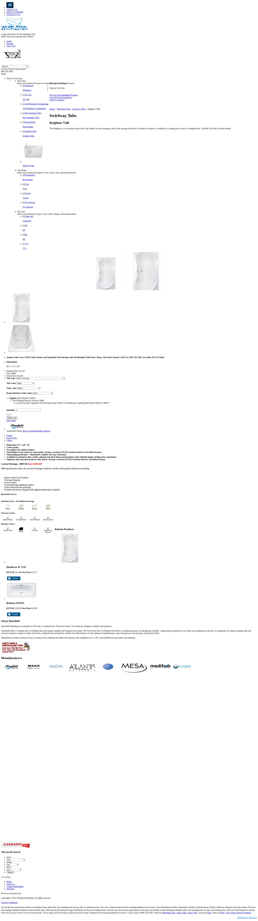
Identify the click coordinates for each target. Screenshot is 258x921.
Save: (8, 373)
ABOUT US (11, 10)
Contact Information (15, 886)
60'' (24, 230)
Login (9, 41)
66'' (24, 239)
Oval (25, 189)
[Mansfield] (12, 670)
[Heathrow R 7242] (70, 562)
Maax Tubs (181, 913)
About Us (10, 884)
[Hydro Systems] (108, 670)
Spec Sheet (11, 420)
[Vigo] (182, 670)
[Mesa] (134, 673)
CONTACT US (13, 14)
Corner (25, 198)
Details (9, 435)
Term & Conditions (9, 902)
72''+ (25, 248)
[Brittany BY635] (21, 598)
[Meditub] (160, 670)
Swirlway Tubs (78, 109)
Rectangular (28, 179)
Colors (9, 440)
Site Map (10, 889)
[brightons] (21, 322)
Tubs (209, 913)
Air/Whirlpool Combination (34, 108)
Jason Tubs (192, 913)
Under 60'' (27, 221)
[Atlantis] (82, 673)
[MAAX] (34, 670)
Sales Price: (11, 376)
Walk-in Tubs (28, 166)
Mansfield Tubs (63, 109)
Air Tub (26, 99)
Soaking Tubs (28, 136)
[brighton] (21, 353)
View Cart (10, 46)
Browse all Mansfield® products (36, 431)
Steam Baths (28, 127)
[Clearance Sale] (16, 847)
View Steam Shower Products (238, 913)
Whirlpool (27, 90)
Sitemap (9, 43)
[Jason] (56, 670)
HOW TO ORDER (14, 12)
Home (52, 109)
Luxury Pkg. (11, 438)
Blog (222, 913)
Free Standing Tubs (31, 117)
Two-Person (28, 207)
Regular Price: (12, 371)
